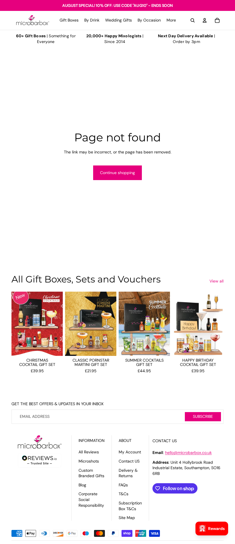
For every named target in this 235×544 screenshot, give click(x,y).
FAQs (123, 485)
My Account (130, 452)
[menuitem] (171, 20)
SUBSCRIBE (203, 416)
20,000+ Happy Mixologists (114, 35)
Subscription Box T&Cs (130, 505)
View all (216, 281)
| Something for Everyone (46, 38)
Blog (82, 485)
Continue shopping (117, 172)
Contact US (129, 461)
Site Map (127, 517)
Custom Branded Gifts (91, 473)
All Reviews (89, 452)
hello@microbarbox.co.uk (188, 452)
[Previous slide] (15, 323)
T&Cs (123, 493)
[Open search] (192, 20)
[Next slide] (58, 323)
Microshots (89, 461)
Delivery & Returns (128, 473)
